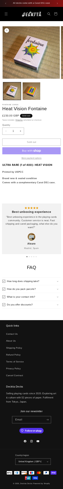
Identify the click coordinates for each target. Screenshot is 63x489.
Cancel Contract (14, 375)
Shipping (19, 120)
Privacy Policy (13, 368)
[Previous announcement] (5, 3)
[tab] (27, 256)
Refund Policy (13, 355)
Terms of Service (15, 361)
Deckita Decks (26, 483)
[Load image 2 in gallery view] (31, 91)
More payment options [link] (32, 158)
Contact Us (12, 334)
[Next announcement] (57, 3)
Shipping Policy (14, 348)
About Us (11, 341)
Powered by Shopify (41, 483)
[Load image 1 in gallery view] (12, 91)
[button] (6, 14)
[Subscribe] (47, 419)
